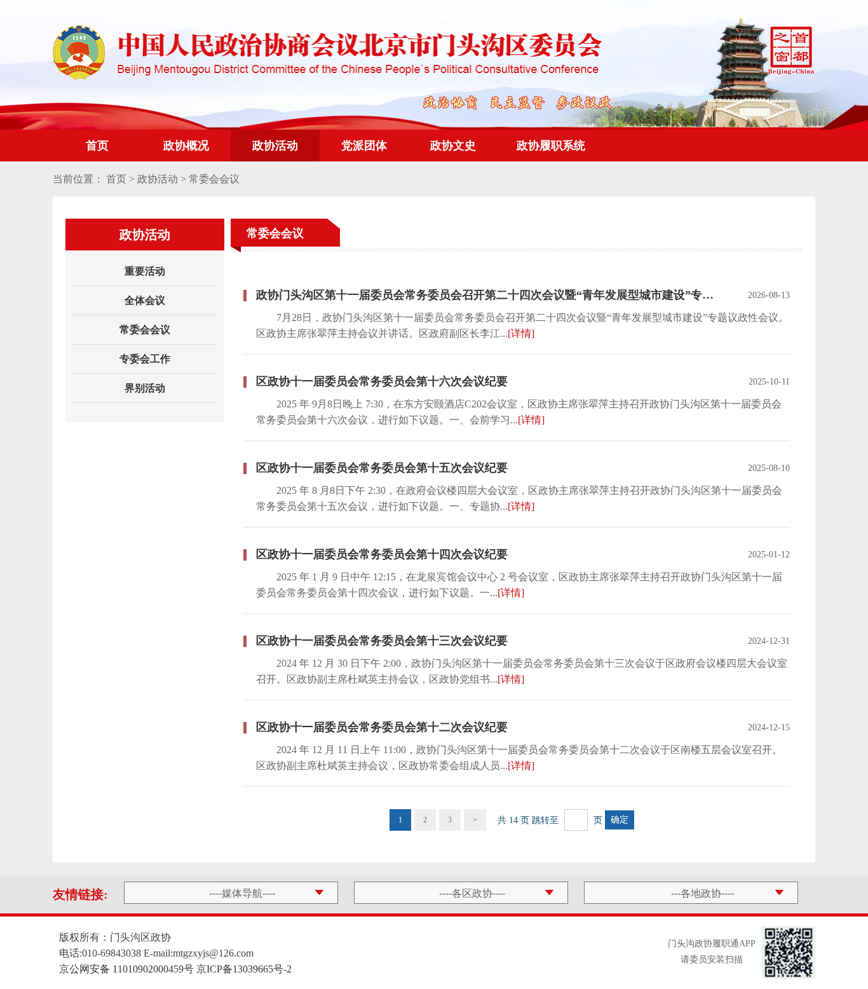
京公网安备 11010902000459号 (126, 969)
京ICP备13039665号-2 (244, 969)
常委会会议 (144, 329)
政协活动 (275, 145)
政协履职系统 (551, 145)
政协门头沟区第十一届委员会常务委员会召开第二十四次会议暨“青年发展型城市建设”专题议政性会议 (488, 295)
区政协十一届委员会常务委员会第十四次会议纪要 (382, 554)
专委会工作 (144, 358)
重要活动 (145, 271)
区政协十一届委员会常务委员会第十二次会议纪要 (382, 727)
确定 (619, 819)
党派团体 (364, 145)
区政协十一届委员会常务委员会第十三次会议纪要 (382, 640)
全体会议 (145, 300)
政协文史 (453, 145)
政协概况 (186, 145)
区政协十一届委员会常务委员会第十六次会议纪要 (382, 381)
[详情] (521, 333)
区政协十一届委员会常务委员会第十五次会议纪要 (382, 467)
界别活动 (145, 388)
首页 (97, 145)
